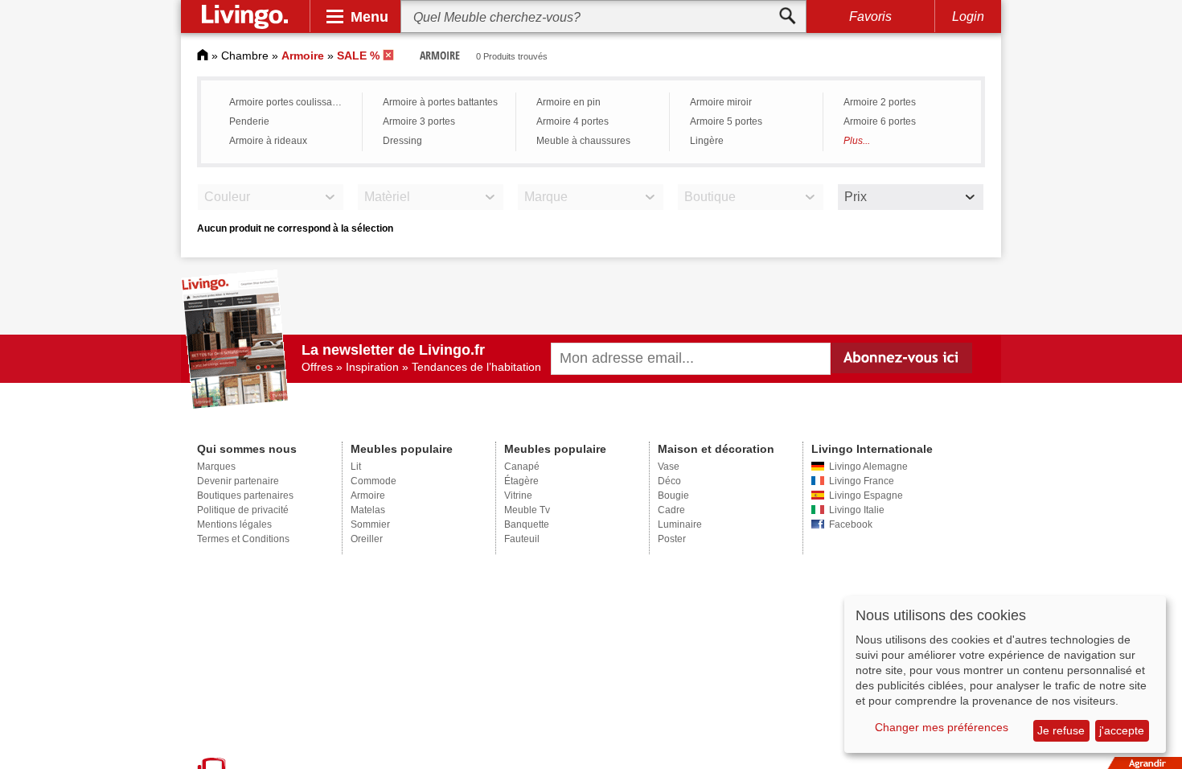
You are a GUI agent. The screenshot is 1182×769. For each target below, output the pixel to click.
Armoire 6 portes (879, 121)
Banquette (526, 524)
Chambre (245, 55)
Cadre (671, 510)
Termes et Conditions (243, 539)
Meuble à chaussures (583, 140)
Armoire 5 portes (726, 121)
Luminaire (680, 524)
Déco (669, 481)
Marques (216, 466)
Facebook (850, 524)
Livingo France (861, 481)
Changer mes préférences (941, 727)
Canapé (522, 466)
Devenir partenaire (238, 481)
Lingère (707, 140)
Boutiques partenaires (245, 495)
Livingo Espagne (866, 495)
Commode (373, 481)
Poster (672, 539)
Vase (668, 466)
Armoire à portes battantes (440, 102)
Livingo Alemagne (868, 466)
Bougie (673, 495)
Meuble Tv (527, 510)
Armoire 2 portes (879, 102)
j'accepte (1121, 730)
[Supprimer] (389, 55)
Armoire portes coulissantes (290, 102)
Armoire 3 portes (419, 121)
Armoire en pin (568, 102)
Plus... (856, 140)
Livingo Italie (856, 510)
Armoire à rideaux (268, 140)
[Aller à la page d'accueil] (202, 55)
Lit (356, 466)
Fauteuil (522, 539)
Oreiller (367, 539)
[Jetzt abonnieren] (901, 358)
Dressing (402, 140)
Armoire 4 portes (572, 121)
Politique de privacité (243, 510)
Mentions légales (234, 524)
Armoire (368, 495)
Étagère (521, 481)
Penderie (249, 121)
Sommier (370, 524)
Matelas (368, 510)
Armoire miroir (721, 102)
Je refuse (1061, 730)
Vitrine (518, 495)
